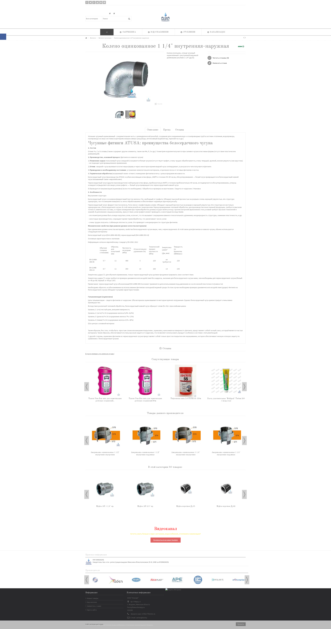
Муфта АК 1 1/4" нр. (105, 506)
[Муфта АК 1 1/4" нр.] (105, 488)
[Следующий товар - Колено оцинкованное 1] (245, 37)
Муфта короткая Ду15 (185, 506)
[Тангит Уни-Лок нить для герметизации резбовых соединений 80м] (145, 381)
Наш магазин (92, 602)
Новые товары (92, 598)
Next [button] (244, 386)
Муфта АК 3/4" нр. (145, 506)
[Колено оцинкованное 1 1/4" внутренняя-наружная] (119, 115)
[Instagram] (104, 2)
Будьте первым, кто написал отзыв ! (99, 354)
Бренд (166, 130)
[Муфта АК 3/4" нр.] (145, 488)
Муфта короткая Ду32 (226, 506)
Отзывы (179, 130)
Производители (92, 570)
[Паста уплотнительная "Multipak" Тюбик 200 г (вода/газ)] (226, 381)
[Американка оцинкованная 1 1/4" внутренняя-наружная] (226, 435)
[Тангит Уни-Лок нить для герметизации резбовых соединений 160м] (105, 381)
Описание (152, 130)
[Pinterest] (100, 2)
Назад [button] (86, 79)
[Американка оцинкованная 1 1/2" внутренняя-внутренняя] (105, 435)
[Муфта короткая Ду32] (226, 488)
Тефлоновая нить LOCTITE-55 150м (186, 398)
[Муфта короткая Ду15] (186, 488)
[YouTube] (97, 2)
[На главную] (86, 38)
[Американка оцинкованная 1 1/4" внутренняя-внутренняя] (186, 435)
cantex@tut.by (141, 617)
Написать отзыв (219, 63)
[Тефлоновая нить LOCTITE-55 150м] (186, 381)
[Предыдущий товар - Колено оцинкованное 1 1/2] (243, 37)
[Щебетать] (90, 2)
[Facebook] (86, 2)
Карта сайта (92, 610)
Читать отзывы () (220, 58)
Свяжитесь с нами (94, 606)
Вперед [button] (163, 79)
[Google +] (93, 2)
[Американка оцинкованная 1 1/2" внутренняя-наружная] (145, 435)
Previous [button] (86, 386)
